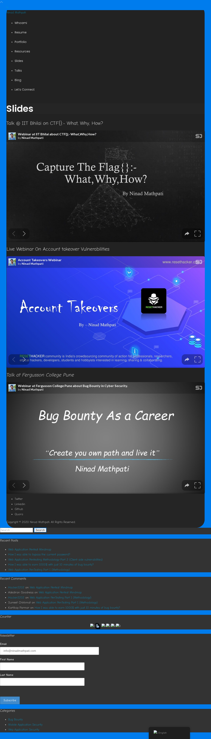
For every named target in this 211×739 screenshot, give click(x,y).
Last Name (6, 675)
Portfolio (21, 42)
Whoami (21, 23)
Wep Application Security (23, 729)
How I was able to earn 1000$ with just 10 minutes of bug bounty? (51, 564)
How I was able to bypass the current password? (39, 554)
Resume (21, 32)
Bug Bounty (15, 719)
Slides (19, 61)
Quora (19, 514)
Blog (18, 80)
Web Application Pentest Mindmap (29, 549)
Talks (18, 70)
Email (3, 644)
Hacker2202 (16, 587)
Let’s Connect (25, 89)
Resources (22, 51)
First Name (7, 659)
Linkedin (20, 504)
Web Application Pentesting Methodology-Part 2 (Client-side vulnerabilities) (55, 559)
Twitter (19, 499)
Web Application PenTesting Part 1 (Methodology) (39, 569)
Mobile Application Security (25, 724)
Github (19, 509)
